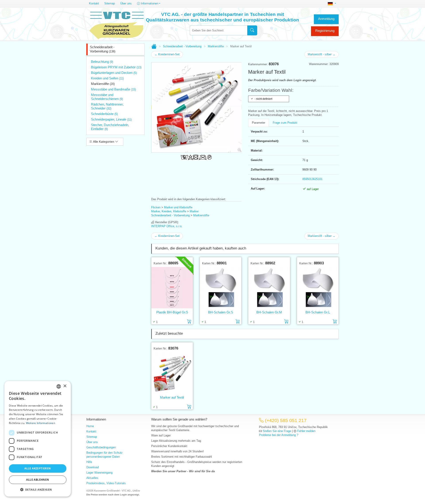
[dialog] (37, 439)
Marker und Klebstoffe (178, 207)
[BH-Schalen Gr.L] (317, 288)
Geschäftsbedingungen (101, 447)
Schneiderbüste (104, 114)
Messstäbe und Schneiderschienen (107, 97)
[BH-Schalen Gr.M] (269, 288)
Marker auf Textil (172, 397)
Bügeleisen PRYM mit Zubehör (116, 67)
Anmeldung (326, 19)
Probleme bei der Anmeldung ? (278, 435)
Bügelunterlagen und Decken (114, 73)
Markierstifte (103, 84)
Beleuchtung (102, 61)
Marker (194, 211)
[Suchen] (252, 30)
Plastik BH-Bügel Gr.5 (172, 312)
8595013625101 (312, 179)
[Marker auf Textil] (172, 373)
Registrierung (324, 31)
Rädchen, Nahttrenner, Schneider (107, 106)
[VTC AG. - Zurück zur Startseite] (116, 25)
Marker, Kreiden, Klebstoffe (168, 211)
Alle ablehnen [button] (37, 480)
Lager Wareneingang (99, 472)
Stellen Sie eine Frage (277, 431)
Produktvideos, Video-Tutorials (106, 483)
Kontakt (94, 3)
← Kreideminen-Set (167, 54)
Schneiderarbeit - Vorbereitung (102, 49)
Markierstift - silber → (321, 54)
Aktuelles (92, 478)
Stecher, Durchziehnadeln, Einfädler (110, 127)
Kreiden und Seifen (107, 78)
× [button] (64, 386)
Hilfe (89, 462)
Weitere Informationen (40, 423)
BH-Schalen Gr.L (317, 312)
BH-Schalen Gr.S (220, 312)
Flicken (155, 207)
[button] (37, 489)
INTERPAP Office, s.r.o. (166, 226)
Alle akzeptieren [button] (37, 468)
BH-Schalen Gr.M (269, 312)
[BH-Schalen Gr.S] (220, 288)
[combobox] (218, 30)
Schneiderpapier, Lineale (111, 119)
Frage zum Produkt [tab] (285, 122)
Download (92, 467)
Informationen (149, 3)
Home (90, 426)
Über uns (126, 3)
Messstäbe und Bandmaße (113, 89)
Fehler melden (306, 431)
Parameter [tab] (258, 122)
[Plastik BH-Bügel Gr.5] (172, 288)
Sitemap (109, 3)
